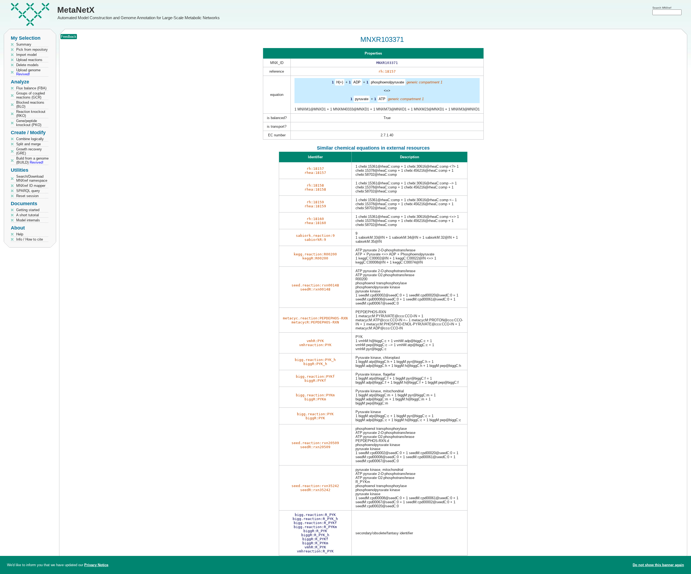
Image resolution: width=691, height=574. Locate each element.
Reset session (27, 196)
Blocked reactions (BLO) (30, 104)
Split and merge (28, 144)
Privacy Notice (96, 565)
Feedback (68, 37)
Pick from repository (32, 50)
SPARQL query (28, 191)
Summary (23, 44)
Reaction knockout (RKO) (30, 114)
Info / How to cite (29, 239)
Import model (26, 55)
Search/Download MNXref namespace (31, 178)
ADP (357, 82)
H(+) (339, 82)
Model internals (28, 220)
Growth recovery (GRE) (29, 151)
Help (19, 234)
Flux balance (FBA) (31, 88)
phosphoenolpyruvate (387, 82)
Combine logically (30, 139)
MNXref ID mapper (30, 186)
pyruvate (361, 99)
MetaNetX (75, 9)
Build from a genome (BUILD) (32, 160)
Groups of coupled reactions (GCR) (30, 95)
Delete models (27, 65)
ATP (382, 99)
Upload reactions (29, 60)
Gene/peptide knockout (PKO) (28, 123)
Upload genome (28, 72)
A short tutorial (27, 215)
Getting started (27, 210)
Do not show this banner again (658, 565)
